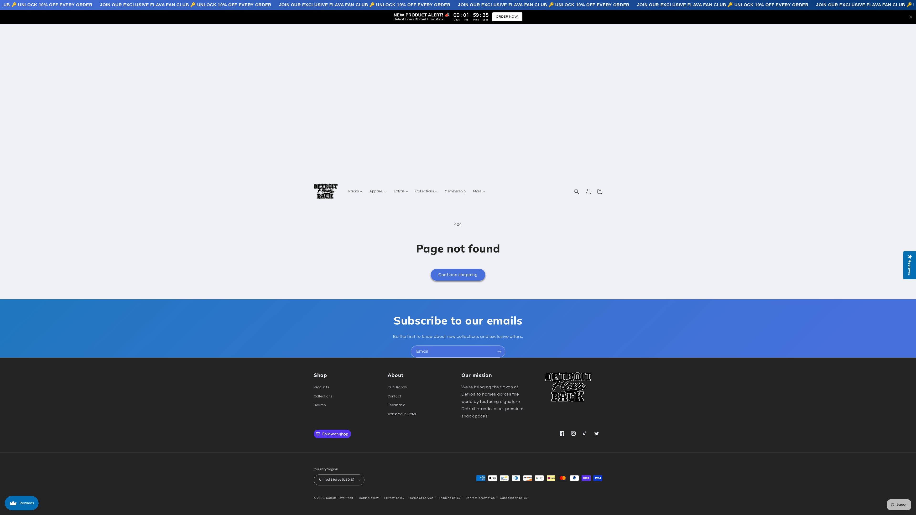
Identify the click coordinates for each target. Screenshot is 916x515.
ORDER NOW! (507, 16)
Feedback (396, 405)
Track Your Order (402, 414)
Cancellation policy (514, 498)
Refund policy (369, 498)
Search (320, 405)
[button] (576, 191)
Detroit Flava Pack (339, 498)
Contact (394, 396)
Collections (323, 396)
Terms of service (422, 498)
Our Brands (397, 387)
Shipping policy (450, 498)
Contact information (480, 498)
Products (321, 387)
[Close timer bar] (911, 17)
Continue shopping (458, 275)
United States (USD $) (336, 479)
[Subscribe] (499, 351)
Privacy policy (394, 498)
